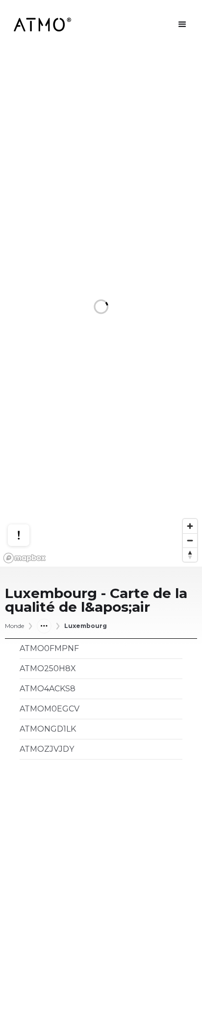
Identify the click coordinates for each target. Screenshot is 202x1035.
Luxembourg (85, 626)
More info (28, 497)
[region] (101, 308)
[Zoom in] (190, 526)
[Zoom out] (190, 540)
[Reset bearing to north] (190, 554)
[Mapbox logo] (24, 558)
